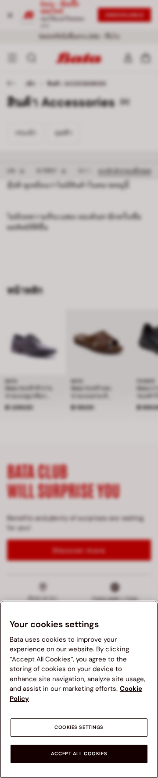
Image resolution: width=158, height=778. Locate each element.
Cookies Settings (79, 727)
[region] (79, 689)
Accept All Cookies (79, 753)
